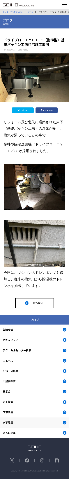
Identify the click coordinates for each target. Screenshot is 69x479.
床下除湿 (24, 50)
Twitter (24, 110)
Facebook (48, 110)
